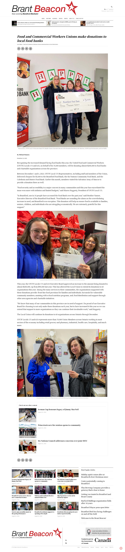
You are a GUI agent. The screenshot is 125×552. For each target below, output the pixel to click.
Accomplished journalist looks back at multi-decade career (98, 22)
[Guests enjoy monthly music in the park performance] (22, 506)
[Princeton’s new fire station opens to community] (27, 431)
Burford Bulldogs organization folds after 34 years (96, 502)
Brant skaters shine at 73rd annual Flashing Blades (31, 22)
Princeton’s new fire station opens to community (59, 425)
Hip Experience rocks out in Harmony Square (66, 496)
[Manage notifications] (121, 548)
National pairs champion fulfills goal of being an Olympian (64, 22)
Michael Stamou (24, 155)
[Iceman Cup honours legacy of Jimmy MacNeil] (27, 415)
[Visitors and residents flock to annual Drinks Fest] (45, 490)
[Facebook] (18, 48)
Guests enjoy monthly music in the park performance (21, 512)
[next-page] (85, 523)
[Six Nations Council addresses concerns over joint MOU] (27, 447)
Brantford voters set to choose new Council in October (21, 496)
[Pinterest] (26, 48)
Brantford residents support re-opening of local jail (45, 512)
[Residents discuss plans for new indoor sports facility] (67, 506)
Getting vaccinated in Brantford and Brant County (96, 495)
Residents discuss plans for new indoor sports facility (67, 512)
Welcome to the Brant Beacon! (93, 518)
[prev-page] (82, 523)
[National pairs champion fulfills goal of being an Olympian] (48, 23)
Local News (19, 44)
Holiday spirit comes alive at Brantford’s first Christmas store (94, 475)
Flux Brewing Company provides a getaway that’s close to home (95, 488)
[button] (111, 6)
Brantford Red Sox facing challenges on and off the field (96, 512)
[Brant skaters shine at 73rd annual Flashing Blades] (14, 23)
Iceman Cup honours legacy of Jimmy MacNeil (58, 409)
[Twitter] (22, 48)
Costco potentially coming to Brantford (93, 482)
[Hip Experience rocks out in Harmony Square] (67, 490)
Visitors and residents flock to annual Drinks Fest (44, 496)
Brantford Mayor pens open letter (95, 507)
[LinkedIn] (66, 543)
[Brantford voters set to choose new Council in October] (22, 490)
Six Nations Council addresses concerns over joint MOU (62, 441)
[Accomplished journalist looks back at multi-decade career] (83, 23)
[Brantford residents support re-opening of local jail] (45, 506)
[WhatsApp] (30, 48)
